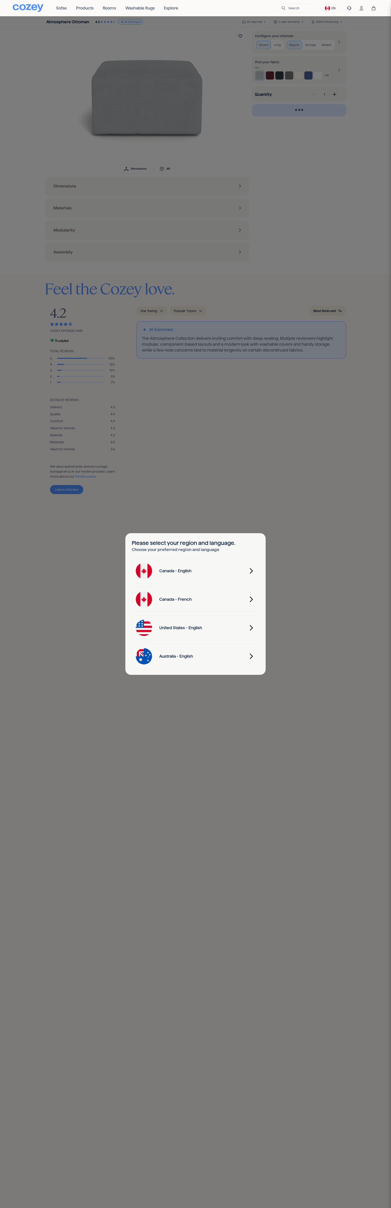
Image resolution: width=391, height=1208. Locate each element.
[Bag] (374, 8)
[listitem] (61, 8)
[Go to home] (28, 8)
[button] (297, 8)
